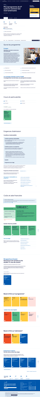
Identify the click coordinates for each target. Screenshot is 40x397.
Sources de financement (23, 240)
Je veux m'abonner (6, 388)
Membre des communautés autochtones (24, 386)
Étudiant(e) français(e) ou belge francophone (8, 216)
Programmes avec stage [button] (9, 162)
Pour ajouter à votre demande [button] (35, 40)
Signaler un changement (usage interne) (31, 371)
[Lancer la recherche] (20, 1)
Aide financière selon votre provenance (25, 245)
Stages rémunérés (23, 248)
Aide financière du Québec (24, 243)
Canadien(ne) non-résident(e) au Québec (9, 211)
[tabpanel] (6, 23)
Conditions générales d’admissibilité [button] (12, 138)
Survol (4, 40)
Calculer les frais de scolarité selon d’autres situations (8, 219)
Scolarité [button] (6, 159)
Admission (5, 4)
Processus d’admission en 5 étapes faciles (25, 180)
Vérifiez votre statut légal (20, 214)
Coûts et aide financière (17, 40)
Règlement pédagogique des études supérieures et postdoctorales (26, 186)
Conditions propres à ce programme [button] (12, 146)
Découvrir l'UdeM (30, 385)
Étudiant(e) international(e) (7, 213)
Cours (6, 40)
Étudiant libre (21, 385)
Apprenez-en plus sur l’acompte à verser (8, 202)
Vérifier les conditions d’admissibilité (25, 177)
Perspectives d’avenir (23, 40)
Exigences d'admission (11, 40)
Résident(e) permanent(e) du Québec (8, 208)
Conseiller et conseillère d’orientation (23, 389)
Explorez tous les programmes (7, 369)
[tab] (10, 208)
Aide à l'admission (30, 382)
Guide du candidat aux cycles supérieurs (25, 182)
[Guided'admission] (12, 382)
